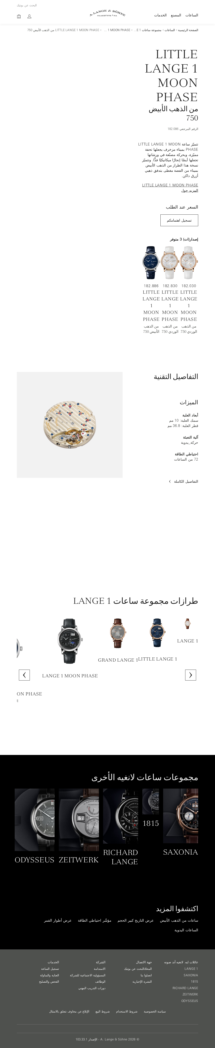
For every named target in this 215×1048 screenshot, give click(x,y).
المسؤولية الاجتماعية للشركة (87, 975)
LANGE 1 (191, 968)
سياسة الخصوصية (155, 1011)
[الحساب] (29, 16)
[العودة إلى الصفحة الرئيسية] (107, 13)
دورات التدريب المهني (91, 988)
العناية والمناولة (49, 975)
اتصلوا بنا (146, 975)
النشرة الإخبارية (142, 981)
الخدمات (160, 15)
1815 (194, 981)
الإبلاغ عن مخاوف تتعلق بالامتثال (69, 1011)
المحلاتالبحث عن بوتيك (138, 968)
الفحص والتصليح (49, 981)
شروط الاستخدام (127, 1011)
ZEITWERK (190, 994)
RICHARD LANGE (185, 988)
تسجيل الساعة (50, 968)
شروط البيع (103, 1011)
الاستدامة (99, 968)
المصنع (176, 15)
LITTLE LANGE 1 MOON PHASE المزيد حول (170, 188)
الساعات (191, 15)
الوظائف (100, 981)
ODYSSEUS (189, 1001)
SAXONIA (191, 975)
